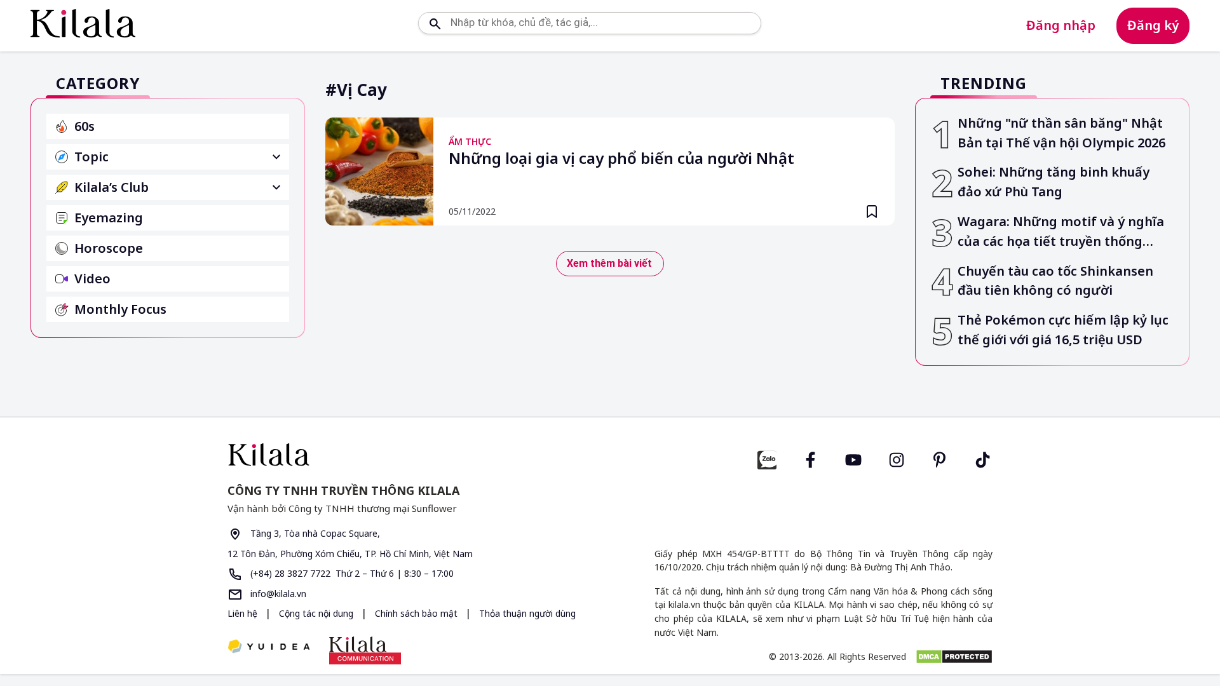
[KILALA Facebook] (766, 458)
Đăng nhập (1060, 25)
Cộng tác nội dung (317, 613)
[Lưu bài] (871, 211)
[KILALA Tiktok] (983, 458)
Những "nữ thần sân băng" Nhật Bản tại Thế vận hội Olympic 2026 (1061, 132)
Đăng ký (1153, 25)
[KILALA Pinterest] (939, 458)
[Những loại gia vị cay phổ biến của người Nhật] (379, 171)
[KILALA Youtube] (853, 458)
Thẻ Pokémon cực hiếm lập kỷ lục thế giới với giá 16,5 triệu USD (1063, 329)
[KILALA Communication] (365, 650)
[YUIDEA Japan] (268, 647)
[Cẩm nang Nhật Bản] (413, 454)
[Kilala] (82, 23)
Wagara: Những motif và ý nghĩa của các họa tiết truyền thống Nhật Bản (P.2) (1061, 232)
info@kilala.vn (277, 594)
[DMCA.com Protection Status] (954, 656)
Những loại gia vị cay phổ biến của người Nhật (621, 158)
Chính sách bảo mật (417, 613)
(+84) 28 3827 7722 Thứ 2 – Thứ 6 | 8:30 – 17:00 (351, 573)
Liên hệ (242, 613)
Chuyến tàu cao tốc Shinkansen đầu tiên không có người (1055, 280)
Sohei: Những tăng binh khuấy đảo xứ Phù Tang (1053, 181)
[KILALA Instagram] (896, 458)
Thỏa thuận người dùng (527, 613)
